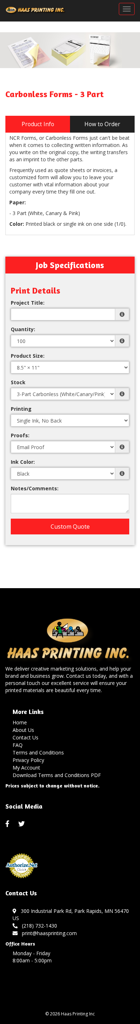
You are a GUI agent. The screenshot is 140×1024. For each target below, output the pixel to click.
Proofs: (20, 435)
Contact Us (25, 737)
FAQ (18, 745)
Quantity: (23, 329)
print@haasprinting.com (48, 933)
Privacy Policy (28, 760)
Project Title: (28, 302)
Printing (21, 408)
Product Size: (28, 355)
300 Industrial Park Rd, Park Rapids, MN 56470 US (71, 914)
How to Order (102, 124)
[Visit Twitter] (22, 824)
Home (20, 722)
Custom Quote (70, 526)
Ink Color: (23, 461)
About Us (23, 730)
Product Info (38, 124)
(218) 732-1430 (38, 925)
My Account (26, 767)
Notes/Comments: (35, 488)
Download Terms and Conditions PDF (57, 775)
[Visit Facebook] (8, 824)
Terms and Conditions (38, 752)
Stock (18, 382)
